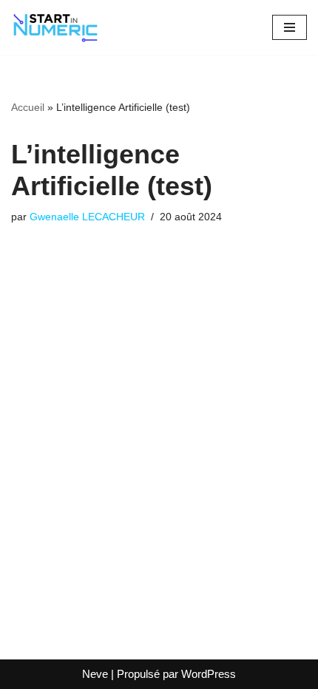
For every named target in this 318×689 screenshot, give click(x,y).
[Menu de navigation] (289, 27)
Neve (95, 674)
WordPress (208, 674)
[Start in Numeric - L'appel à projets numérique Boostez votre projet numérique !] (55, 27)
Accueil (27, 107)
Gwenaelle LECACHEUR (87, 217)
